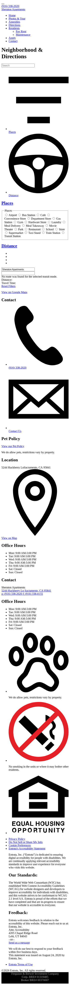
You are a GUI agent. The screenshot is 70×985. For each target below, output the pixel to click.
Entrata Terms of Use (21, 964)
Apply (12, 37)
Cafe (43, 215)
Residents (14, 28)
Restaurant (35, 229)
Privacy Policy (17, 838)
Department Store (41, 218)
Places (7, 203)
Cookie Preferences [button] (20, 845)
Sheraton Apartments (13, 9)
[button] (39, 691)
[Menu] (2, 3)
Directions (14, 25)
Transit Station (12, 236)
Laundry (56, 222)
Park (20, 229)
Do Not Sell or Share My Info (26, 842)
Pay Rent (21, 31)
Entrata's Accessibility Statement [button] (27, 848)
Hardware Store (37, 222)
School (50, 229)
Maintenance (23, 34)
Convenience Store (15, 218)
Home (12, 15)
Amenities (14, 21)
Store (62, 229)
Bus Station (28, 215)
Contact (13, 41)
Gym (20, 222)
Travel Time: (8, 282)
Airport (13, 215)
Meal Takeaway (35, 225)
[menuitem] (39, 15)
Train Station (53, 232)
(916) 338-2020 (10, 6)
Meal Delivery (12, 225)
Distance (9, 245)
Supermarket (16, 232)
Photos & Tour (17, 18)
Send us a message (19, 942)
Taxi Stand (34, 232)
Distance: (6, 279)
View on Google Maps (14, 292)
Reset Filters (8, 286)
